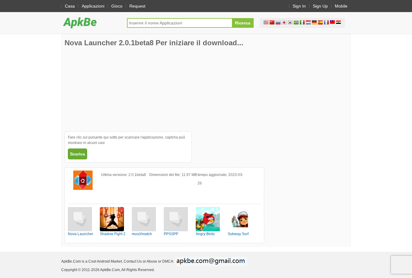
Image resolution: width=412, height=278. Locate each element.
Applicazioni (93, 6)
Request (137, 6)
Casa (70, 6)
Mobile (341, 6)
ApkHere (91, 23)
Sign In (299, 6)
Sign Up (320, 6)
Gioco (116, 6)
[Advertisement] (110, 89)
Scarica (77, 154)
